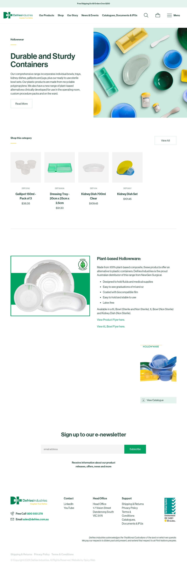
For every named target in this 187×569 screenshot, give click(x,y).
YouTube (69, 508)
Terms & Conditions (62, 554)
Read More (21, 103)
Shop (61, 15)
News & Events (90, 15)
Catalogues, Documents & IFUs (119, 15)
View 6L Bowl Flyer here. (111, 326)
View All (165, 140)
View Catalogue (155, 400)
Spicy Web (89, 560)
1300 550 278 (34, 513)
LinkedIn (68, 504)
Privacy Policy (130, 508)
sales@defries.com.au (36, 519)
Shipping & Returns (133, 504)
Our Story (72, 15)
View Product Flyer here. (111, 319)
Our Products (46, 15)
